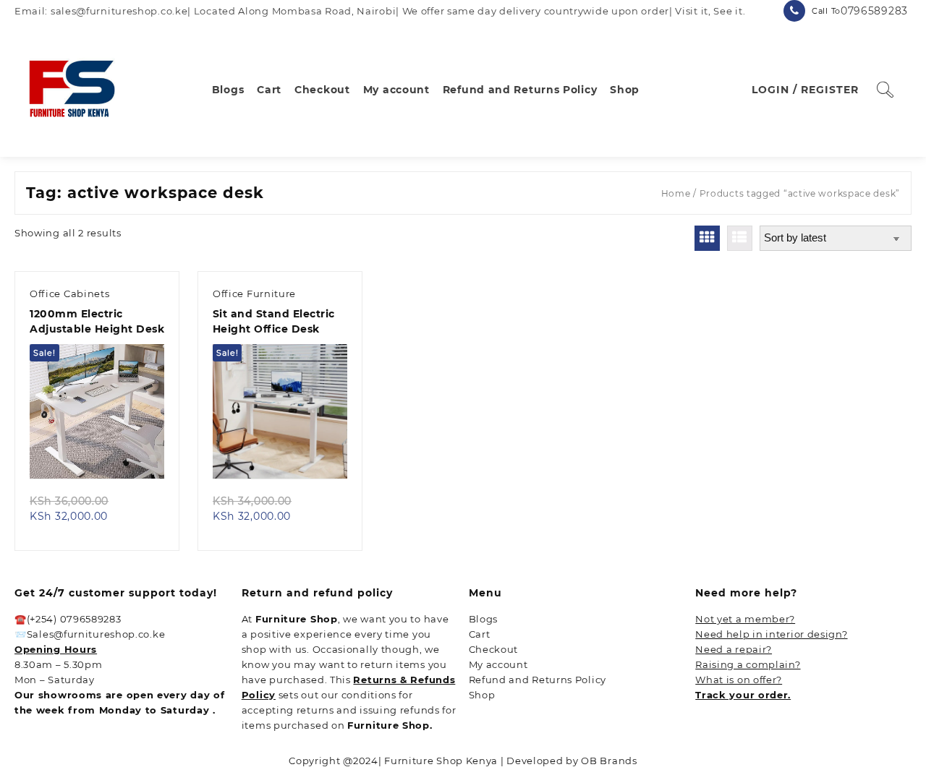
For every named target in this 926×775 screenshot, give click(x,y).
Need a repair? (733, 649)
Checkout (494, 649)
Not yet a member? (745, 619)
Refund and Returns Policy (538, 679)
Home (676, 193)
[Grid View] (707, 238)
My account (498, 664)
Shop (482, 695)
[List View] (739, 238)
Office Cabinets (70, 293)
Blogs (483, 619)
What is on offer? (738, 679)
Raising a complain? (747, 664)
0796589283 (874, 10)
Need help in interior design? (771, 634)
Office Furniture (254, 293)
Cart (479, 634)
